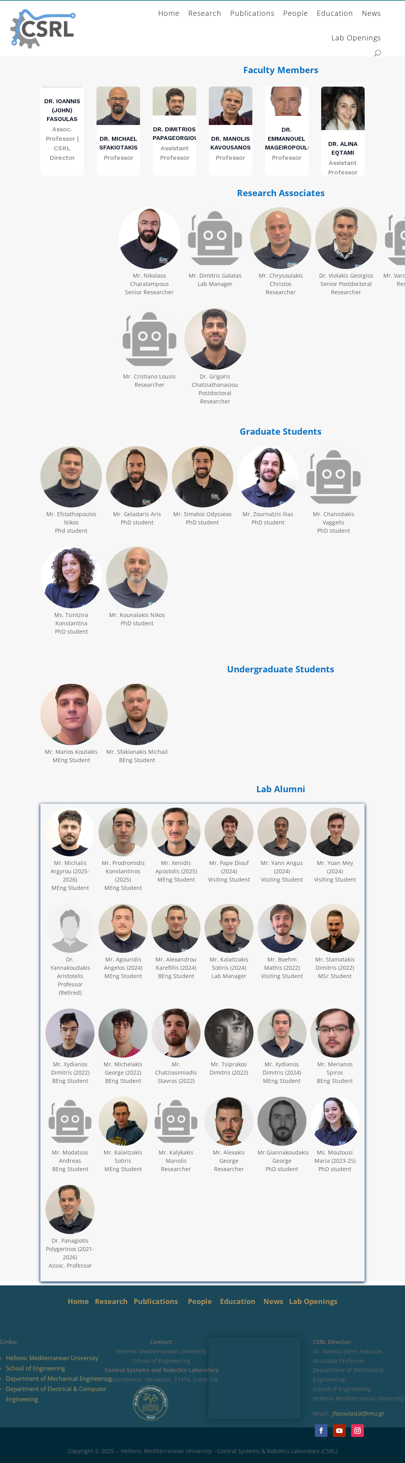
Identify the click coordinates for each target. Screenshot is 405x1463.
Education (335, 13)
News (371, 13)
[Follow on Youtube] (339, 1430)
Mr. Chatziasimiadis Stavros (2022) (176, 1072)
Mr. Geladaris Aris (137, 514)
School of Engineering (35, 1368)
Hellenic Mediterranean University (52, 1358)
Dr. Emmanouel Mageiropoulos (290, 138)
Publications (252, 13)
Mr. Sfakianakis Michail (137, 751)
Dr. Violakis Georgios (346, 275)
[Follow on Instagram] (357, 1430)
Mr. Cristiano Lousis (149, 376)
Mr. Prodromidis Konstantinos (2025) (123, 871)
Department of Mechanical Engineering (59, 1378)
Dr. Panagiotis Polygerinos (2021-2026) (70, 1249)
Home (169, 13)
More (221, 264)
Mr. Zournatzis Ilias (267, 514)
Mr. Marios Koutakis (71, 751)
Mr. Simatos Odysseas (202, 514)
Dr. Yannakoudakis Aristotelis (70, 968)
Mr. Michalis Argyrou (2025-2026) (70, 871)
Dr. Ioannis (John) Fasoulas (62, 110)
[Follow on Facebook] (321, 1430)
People (295, 13)
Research (204, 13)
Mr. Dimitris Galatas (215, 275)
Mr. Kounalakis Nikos (137, 615)
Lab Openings (356, 37)
